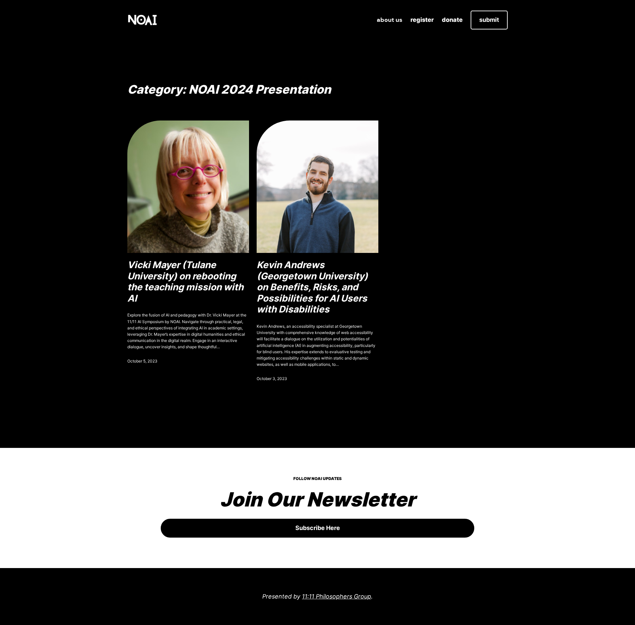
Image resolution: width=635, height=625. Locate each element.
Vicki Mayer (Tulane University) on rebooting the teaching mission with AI (185, 282)
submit (489, 19)
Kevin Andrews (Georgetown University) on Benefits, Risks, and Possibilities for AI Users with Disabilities (312, 287)
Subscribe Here (317, 527)
